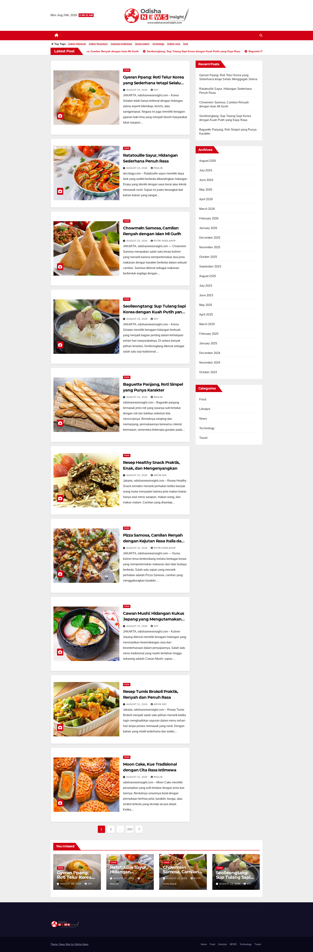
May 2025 (205, 304)
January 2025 (208, 343)
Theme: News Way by (62, 944)
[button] (261, 35)
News (203, 418)
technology (158, 44)
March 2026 (207, 208)
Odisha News (81, 944)
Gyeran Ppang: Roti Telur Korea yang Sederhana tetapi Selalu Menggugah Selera (153, 83)
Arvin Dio (160, 475)
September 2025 (210, 266)
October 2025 (208, 256)
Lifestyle (204, 409)
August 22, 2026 (137, 397)
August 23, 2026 (137, 168)
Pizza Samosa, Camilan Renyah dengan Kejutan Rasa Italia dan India (153, 541)
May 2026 (205, 189)
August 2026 (207, 160)
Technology (206, 428)
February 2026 (209, 218)
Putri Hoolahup (165, 241)
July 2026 (205, 170)
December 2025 (209, 237)
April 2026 (206, 199)
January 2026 (208, 228)
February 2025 (209, 333)
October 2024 (208, 372)
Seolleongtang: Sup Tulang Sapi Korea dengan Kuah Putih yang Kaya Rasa (154, 312)
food (185, 44)
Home (204, 944)
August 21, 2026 (137, 704)
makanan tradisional (121, 44)
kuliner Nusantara (98, 44)
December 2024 (209, 353)
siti (156, 90)
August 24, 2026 (137, 90)
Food (126, 70)
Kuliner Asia (173, 44)
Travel (203, 437)
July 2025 (205, 285)
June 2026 (206, 180)
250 (129, 829)
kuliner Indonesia (77, 44)
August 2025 (207, 276)
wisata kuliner (142, 44)
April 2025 (206, 314)
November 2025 (209, 247)
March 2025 (207, 324)
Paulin (158, 168)
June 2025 (206, 295)
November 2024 (209, 362)
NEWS (233, 944)
